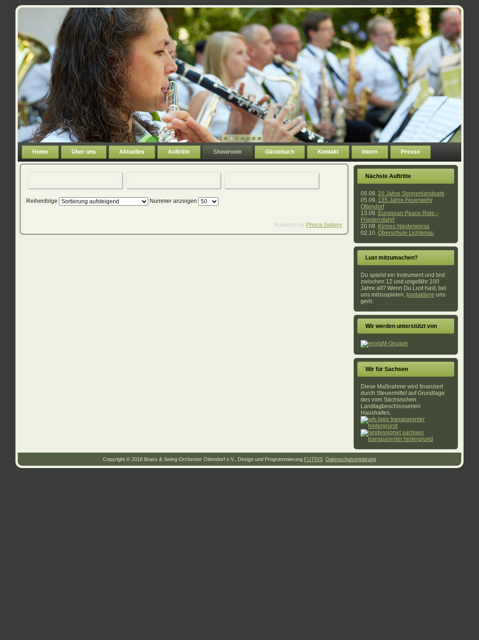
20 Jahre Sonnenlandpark (411, 193)
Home (40, 152)
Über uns (84, 152)
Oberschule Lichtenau (406, 233)
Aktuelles (132, 152)
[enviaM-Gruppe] (384, 343)
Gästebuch (279, 152)
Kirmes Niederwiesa (403, 226)
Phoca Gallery (324, 225)
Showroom (227, 152)
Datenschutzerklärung (351, 459)
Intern (369, 152)
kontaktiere (420, 294)
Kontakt (328, 152)
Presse (410, 152)
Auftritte (179, 152)
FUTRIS (313, 459)
